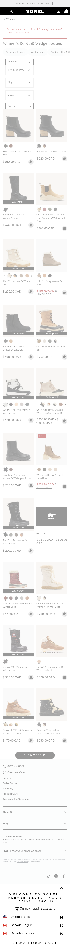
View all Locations (32, 943)
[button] (3, 11)
